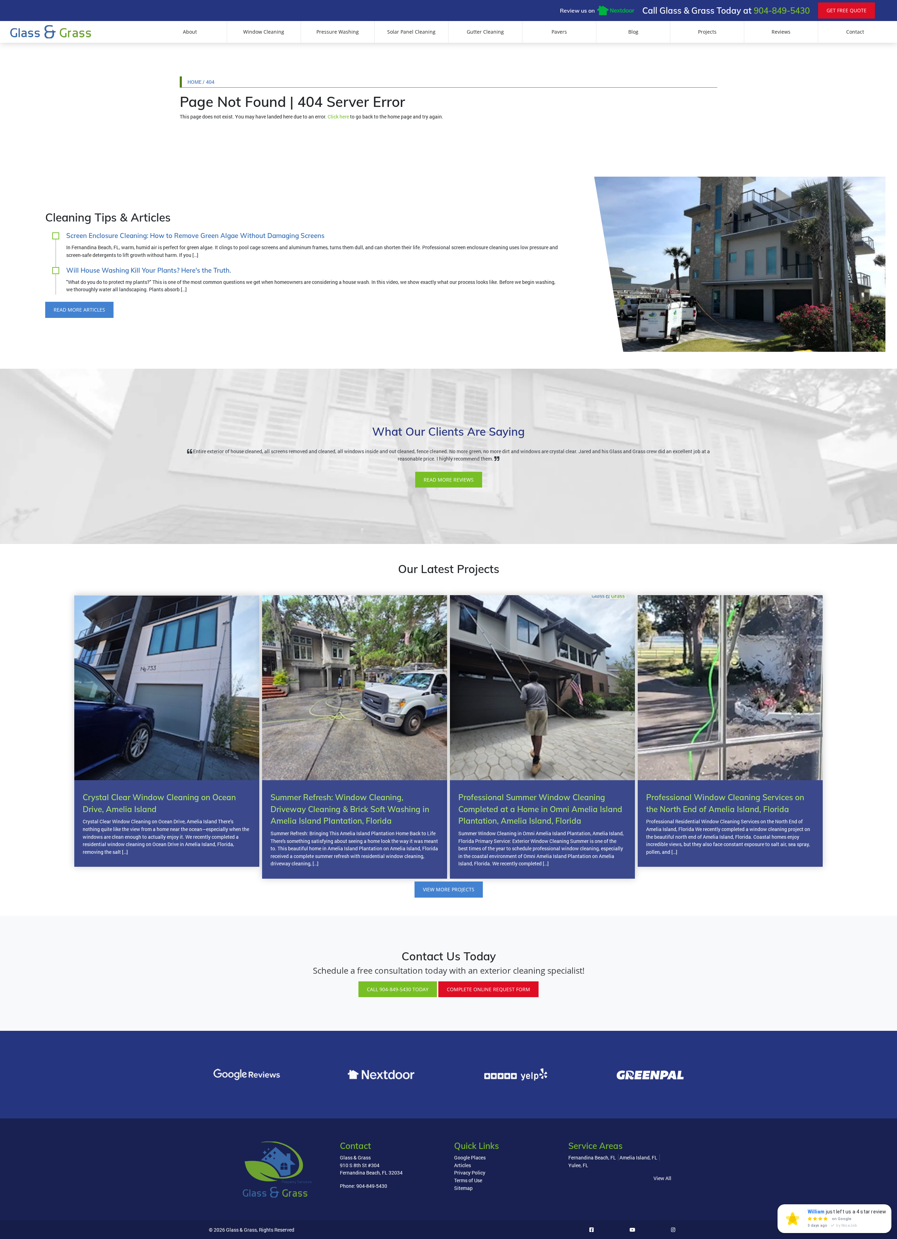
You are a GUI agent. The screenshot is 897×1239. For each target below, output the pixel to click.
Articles (462, 1165)
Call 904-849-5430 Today (398, 989)
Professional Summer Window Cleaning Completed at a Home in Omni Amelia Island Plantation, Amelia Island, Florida (540, 809)
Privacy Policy (469, 1172)
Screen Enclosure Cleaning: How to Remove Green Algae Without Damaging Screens (195, 236)
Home (194, 82)
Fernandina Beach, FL (592, 1157)
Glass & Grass (241, 1229)
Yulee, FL (578, 1165)
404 (210, 82)
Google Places (470, 1157)
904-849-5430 (782, 10)
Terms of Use (468, 1180)
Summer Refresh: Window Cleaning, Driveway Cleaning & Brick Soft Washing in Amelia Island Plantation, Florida (350, 809)
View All (662, 1178)
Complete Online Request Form (488, 989)
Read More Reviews (449, 479)
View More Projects (448, 889)
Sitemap (463, 1188)
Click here (338, 116)
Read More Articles (79, 309)
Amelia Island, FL (638, 1157)
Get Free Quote (847, 10)
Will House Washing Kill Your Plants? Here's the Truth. (148, 270)
